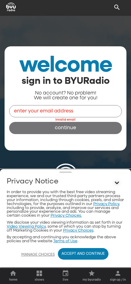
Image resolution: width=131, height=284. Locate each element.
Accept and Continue (83, 254)
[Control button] (117, 182)
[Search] (117, 7)
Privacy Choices (78, 231)
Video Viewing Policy (26, 227)
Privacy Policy (106, 204)
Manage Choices (38, 255)
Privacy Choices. (66, 216)
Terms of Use (65, 241)
